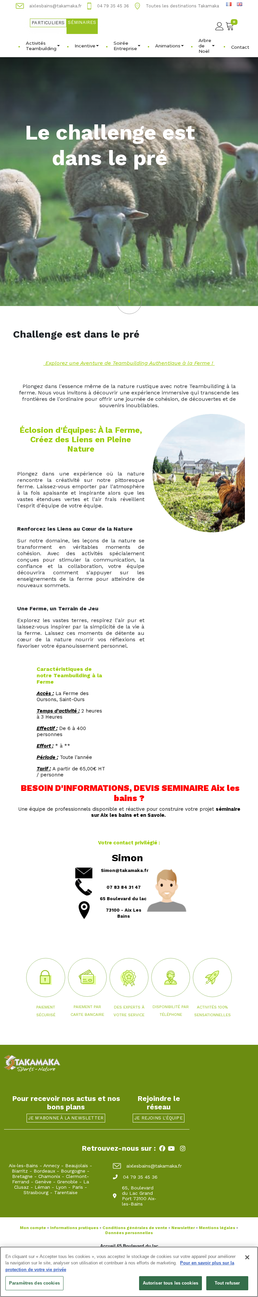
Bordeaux (44, 1171)
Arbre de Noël (205, 46)
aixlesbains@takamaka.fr (154, 1166)
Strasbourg (36, 1192)
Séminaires (82, 22)
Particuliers (48, 22)
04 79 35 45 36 (140, 1177)
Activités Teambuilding (41, 45)
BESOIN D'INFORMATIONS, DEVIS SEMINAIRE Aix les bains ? (129, 793)
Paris (77, 1187)
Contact (240, 47)
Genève (43, 1181)
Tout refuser (227, 1283)
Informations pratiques (74, 1227)
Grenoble (67, 1181)
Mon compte (33, 1227)
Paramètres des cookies (34, 1283)
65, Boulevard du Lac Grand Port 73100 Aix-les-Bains (139, 1196)
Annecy (51, 1165)
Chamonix (49, 1176)
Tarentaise (66, 1192)
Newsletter (183, 1227)
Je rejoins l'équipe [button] (158, 1117)
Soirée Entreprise (125, 45)
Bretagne (22, 1176)
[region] (129, 1272)
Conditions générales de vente (134, 1227)
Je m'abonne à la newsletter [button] (65, 1117)
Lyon (61, 1187)
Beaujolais (76, 1165)
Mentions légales (217, 1227)
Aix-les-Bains (23, 1165)
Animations (167, 45)
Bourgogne (73, 1171)
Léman (42, 1187)
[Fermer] (247, 1257)
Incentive (85, 45)
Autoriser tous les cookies (170, 1283)
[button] (129, 294)
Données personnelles (129, 1232)
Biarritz (20, 1171)
